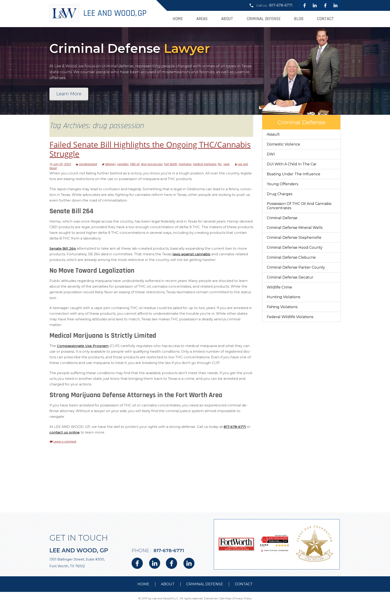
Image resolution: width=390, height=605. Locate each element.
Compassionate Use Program (83, 346)
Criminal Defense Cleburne (291, 257)
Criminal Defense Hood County (295, 247)
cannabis (123, 164)
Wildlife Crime (279, 287)
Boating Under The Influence (293, 174)
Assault (273, 134)
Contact (325, 19)
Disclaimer (211, 598)
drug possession (151, 164)
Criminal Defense (264, 19)
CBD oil (134, 164)
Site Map (225, 598)
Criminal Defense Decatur (290, 277)
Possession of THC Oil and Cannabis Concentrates (299, 206)
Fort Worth (170, 164)
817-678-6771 (280, 5)
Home (178, 19)
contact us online (64, 432)
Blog (298, 19)
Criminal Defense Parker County (296, 267)
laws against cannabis (191, 254)
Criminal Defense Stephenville (294, 237)
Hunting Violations (283, 297)
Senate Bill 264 (62, 248)
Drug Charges (279, 194)
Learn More (68, 93)
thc (220, 164)
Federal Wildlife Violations (290, 317)
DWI (271, 154)
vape (226, 164)
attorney (110, 164)
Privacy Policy (242, 598)
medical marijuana (204, 164)
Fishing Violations (282, 307)
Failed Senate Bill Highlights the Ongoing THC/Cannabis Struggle (150, 149)
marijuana (185, 164)
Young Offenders (282, 184)
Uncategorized (88, 164)
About (227, 19)
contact (244, 584)
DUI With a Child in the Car (292, 164)
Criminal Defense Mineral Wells (295, 227)
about (168, 584)
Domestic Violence (283, 144)
